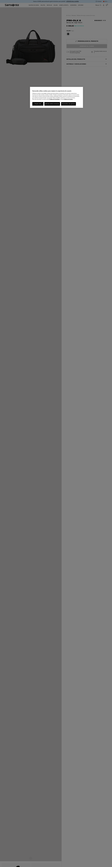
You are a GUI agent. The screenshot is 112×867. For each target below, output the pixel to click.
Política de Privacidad (54, 99)
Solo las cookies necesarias (52, 103)
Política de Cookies (68, 99)
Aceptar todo (38, 103)
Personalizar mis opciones (68, 103)
